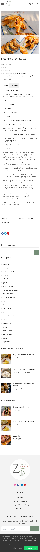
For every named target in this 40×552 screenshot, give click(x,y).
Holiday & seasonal (9, 297)
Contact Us (20, 508)
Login (37, 4)
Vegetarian (32, 76)
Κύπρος (21, 218)
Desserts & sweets (9, 286)
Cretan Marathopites (21, 407)
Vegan (25, 76)
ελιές (13, 218)
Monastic (6, 305)
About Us (20, 497)
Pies (9, 76)
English (5, 86)
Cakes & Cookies (8, 279)
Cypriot (15, 74)
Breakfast (8, 74)
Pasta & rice (7, 308)
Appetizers (6, 264)
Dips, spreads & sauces (10, 290)
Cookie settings (16, 548)
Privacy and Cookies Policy (20, 505)
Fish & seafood (8, 294)
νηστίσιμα (5, 222)
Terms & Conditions (20, 501)
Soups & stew (7, 334)
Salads (5, 327)
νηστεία (30, 218)
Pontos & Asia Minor (9, 316)
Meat (4, 301)
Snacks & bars (17, 76)
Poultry (5, 320)
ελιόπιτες (5, 218)
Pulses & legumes (8, 323)
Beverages (6, 268)
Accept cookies (31, 548)
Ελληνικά (14, 86)
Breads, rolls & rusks (9, 271)
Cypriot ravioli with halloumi (24, 369)
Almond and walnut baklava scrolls (23, 385)
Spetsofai (16, 436)
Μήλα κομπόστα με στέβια (23, 355)
